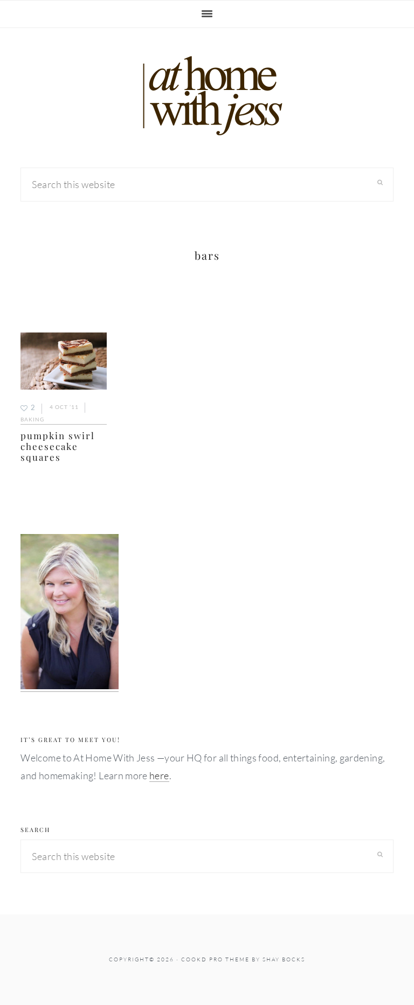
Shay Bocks (284, 959)
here (159, 775)
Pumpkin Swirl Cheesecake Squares (57, 446)
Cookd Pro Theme (215, 959)
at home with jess (207, 96)
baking (32, 419)
